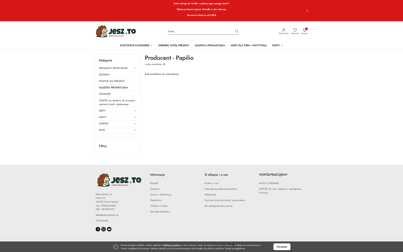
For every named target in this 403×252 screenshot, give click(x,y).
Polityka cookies (159, 206)
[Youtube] (109, 229)
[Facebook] (98, 229)
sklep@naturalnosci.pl (107, 215)
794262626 (102, 220)
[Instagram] (103, 229)
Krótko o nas (211, 183)
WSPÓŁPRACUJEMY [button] (273, 174)
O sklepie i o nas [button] (216, 174)
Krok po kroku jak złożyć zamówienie (225, 200)
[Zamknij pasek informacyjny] (307, 10)
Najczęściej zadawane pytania (221, 189)
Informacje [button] (157, 174)
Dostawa (154, 189)
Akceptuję (282, 246)
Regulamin (155, 200)
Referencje (210, 194)
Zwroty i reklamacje (160, 194)
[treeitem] (117, 68)
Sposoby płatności (160, 211)
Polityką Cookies (171, 245)
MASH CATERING (269, 183)
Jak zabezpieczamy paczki (219, 206)
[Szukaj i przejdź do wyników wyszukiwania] (236, 31)
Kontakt (154, 183)
